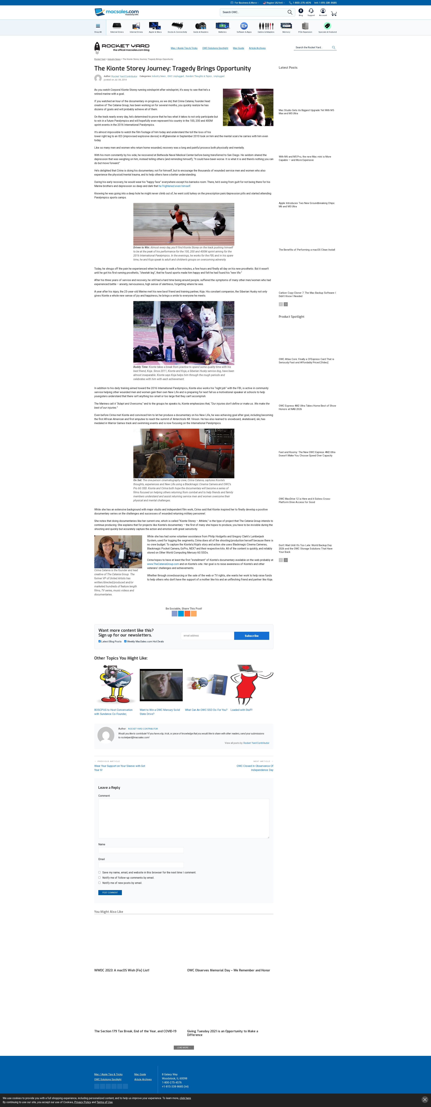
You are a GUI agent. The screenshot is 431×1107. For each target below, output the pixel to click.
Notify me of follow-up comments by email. (128, 877)
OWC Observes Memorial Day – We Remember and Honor (228, 970)
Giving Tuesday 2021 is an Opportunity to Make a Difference (222, 1033)
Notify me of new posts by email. (122, 883)
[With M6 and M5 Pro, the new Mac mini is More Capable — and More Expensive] (308, 136)
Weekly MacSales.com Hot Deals (145, 641)
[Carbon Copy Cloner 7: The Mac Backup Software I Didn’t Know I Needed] (308, 273)
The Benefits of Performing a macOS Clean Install (307, 249)
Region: (275, 2)
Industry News (159, 76)
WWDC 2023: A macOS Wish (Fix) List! (121, 970)
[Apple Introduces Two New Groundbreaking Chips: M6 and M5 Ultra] (308, 183)
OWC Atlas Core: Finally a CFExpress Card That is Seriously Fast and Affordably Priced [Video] (306, 361)
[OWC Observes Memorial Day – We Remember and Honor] (230, 942)
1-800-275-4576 (302, 2)
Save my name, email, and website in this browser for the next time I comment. (149, 872)
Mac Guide (238, 48)
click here (185, 1098)
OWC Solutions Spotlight (215, 48)
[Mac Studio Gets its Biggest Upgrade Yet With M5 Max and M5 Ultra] (308, 90)
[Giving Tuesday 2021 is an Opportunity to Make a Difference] (230, 1003)
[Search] (290, 13)
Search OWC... (231, 12)
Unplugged (219, 76)
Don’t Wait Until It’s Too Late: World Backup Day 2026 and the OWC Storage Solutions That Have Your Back (306, 549)
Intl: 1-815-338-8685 (325, 2)
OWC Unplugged (176, 76)
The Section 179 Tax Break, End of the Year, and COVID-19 (135, 1031)
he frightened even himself (174, 186)
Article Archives (257, 48)
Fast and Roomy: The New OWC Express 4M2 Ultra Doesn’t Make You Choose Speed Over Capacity (307, 454)
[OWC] (116, 12)
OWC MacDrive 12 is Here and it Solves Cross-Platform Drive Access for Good (305, 500)
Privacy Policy (82, 1102)
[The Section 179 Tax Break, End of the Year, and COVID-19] (137, 1003)
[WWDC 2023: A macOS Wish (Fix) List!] (137, 942)
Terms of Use (105, 1102)
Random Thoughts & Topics (199, 76)
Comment (104, 795)
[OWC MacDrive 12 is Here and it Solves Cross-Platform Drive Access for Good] (308, 478)
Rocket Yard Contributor (124, 76)
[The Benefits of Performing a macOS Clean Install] (308, 229)
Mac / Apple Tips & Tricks (184, 48)
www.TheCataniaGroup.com (163, 564)
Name (101, 844)
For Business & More (246, 2)
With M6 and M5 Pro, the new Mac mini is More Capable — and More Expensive (305, 158)
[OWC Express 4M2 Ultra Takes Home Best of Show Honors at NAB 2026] (308, 385)
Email (101, 859)
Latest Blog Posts (111, 641)
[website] (119, 743)
